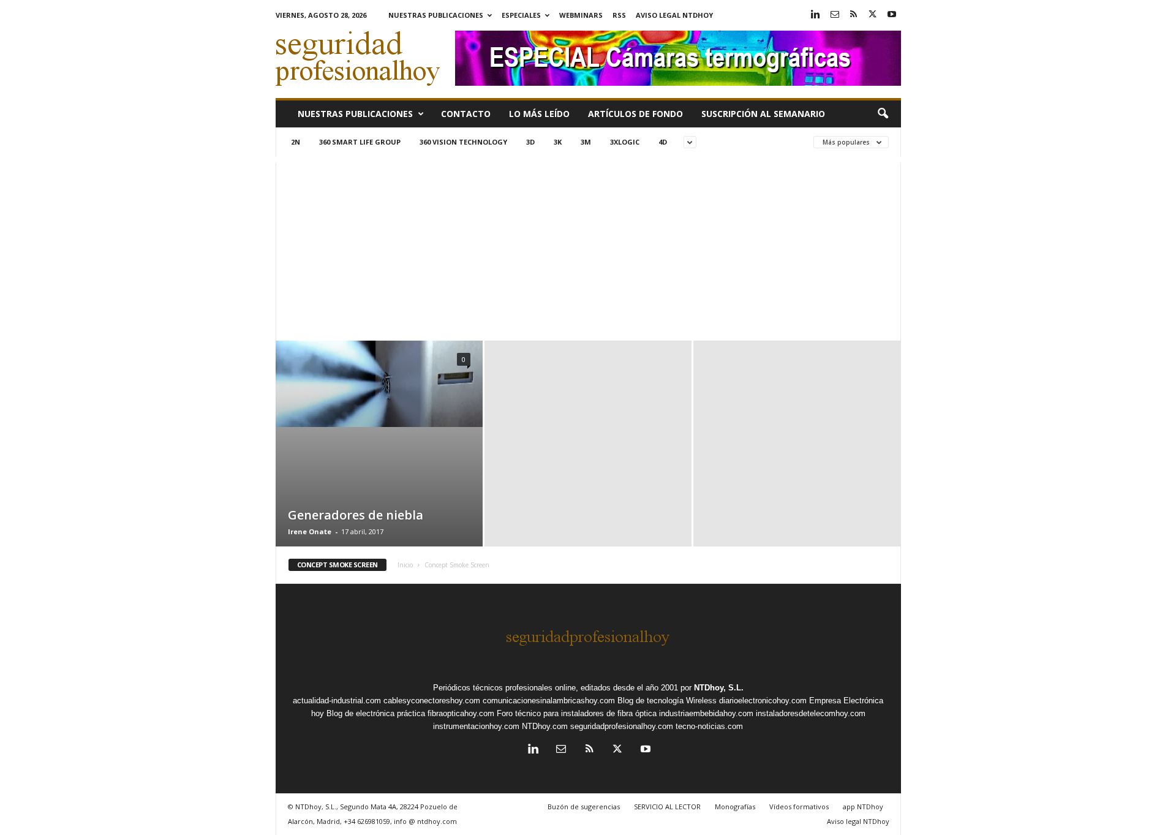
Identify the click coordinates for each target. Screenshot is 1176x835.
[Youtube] (891, 15)
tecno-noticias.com (709, 726)
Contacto (466, 113)
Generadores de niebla (355, 515)
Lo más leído (539, 113)
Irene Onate (309, 531)
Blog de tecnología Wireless (667, 700)
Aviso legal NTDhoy (674, 15)
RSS (619, 15)
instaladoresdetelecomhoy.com (810, 713)
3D (530, 141)
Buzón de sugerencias (584, 806)
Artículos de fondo (635, 113)
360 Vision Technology (463, 141)
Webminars (581, 15)
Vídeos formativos (799, 806)
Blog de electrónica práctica (375, 713)
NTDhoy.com (545, 726)
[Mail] (834, 15)
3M (586, 141)
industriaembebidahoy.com (706, 713)
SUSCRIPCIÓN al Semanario (763, 113)
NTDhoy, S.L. (719, 687)
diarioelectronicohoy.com (763, 700)
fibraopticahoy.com (461, 713)
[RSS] (853, 15)
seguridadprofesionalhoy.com (621, 726)
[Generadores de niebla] (379, 384)
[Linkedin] (816, 15)
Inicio (405, 565)
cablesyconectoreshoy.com (431, 700)
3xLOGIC (624, 141)
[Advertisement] (588, 248)
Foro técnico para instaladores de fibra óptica (577, 713)
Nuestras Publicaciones (435, 15)
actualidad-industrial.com (337, 700)
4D (662, 141)
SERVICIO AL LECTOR (667, 806)
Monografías (735, 806)
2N (295, 141)
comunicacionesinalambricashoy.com (549, 700)
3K (558, 141)
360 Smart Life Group (360, 141)
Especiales (521, 15)
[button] (882, 113)
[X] (872, 15)
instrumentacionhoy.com (476, 726)
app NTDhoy (863, 806)
